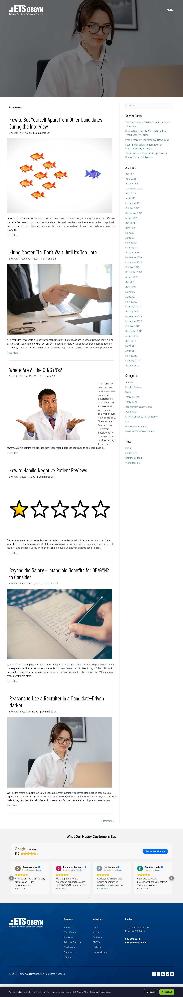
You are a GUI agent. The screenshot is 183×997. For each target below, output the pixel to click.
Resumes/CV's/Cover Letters (139, 431)
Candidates (69, 947)
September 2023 (133, 188)
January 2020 (132, 311)
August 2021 (131, 218)
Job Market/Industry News (138, 406)
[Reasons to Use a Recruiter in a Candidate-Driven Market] (59, 752)
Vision (96, 932)
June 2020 (130, 287)
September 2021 (133, 213)
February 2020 (132, 306)
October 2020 (132, 267)
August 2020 (131, 277)
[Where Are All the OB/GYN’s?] (51, 411)
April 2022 (130, 198)
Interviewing (131, 402)
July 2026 (130, 174)
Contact (67, 957)
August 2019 (131, 336)
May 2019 (130, 346)
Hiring (128, 392)
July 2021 (130, 223)
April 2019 (130, 351)
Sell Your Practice (72, 942)
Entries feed (131, 453)
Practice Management (136, 426)
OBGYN (96, 942)
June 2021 (130, 228)
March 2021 (131, 242)
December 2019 (133, 316)
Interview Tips (132, 397)
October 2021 (132, 208)
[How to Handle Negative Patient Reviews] (59, 508)
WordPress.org (133, 463)
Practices (68, 937)
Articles (129, 382)
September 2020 (133, 272)
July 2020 (130, 282)
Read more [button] (20, 888)
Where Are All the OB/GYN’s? (35, 369)
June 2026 (130, 178)
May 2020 (130, 292)
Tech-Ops (97, 937)
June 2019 (130, 341)
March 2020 (131, 301)
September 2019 (133, 331)
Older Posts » (107, 821)
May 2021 (130, 232)
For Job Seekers (133, 387)
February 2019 (132, 360)
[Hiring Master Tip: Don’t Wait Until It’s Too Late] (59, 299)
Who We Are (69, 932)
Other (128, 421)
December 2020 (133, 257)
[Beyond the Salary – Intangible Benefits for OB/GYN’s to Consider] (59, 624)
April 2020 (130, 296)
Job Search (131, 411)
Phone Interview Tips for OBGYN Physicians (147, 140)
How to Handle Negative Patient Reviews (48, 470)
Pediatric (97, 947)
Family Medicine (101, 952)
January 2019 (132, 365)
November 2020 (133, 262)
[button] (163, 10)
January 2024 (132, 183)
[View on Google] (18, 868)
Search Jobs (69, 952)
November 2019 (133, 321)
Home (66, 927)
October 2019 (132, 326)
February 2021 (132, 247)
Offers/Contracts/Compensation (141, 416)
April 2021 (130, 237)
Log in (128, 448)
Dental (96, 927)
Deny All (151, 992)
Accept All (167, 992)
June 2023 (130, 193)
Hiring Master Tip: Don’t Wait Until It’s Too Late (53, 252)
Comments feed (133, 458)
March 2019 (131, 355)
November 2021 (133, 203)
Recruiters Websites (55, 974)
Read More (12, 235)
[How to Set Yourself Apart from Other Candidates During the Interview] (59, 175)
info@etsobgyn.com (136, 942)
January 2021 (132, 252)
